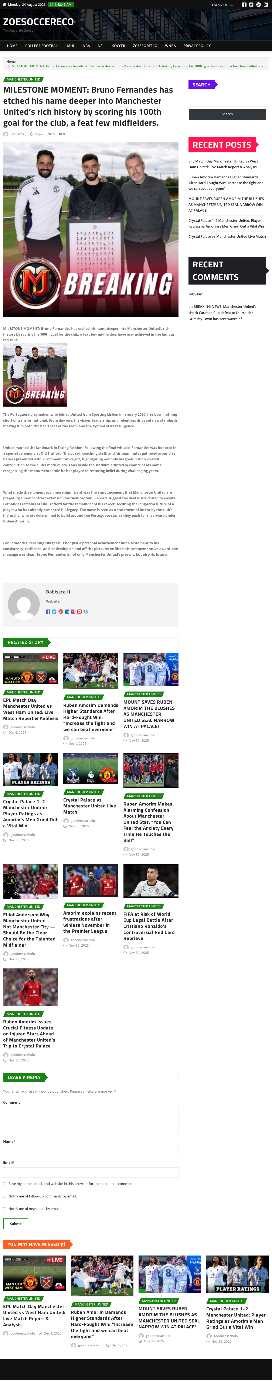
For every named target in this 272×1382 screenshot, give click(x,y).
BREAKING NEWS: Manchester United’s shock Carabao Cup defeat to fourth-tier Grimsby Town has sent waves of (222, 312)
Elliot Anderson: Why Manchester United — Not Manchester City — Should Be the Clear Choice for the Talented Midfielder (29, 929)
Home (12, 45)
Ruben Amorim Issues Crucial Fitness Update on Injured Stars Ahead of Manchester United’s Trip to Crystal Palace (29, 1033)
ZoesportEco (145, 45)
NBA (86, 45)
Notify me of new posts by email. (34, 1208)
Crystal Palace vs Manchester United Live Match (89, 805)
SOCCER (118, 45)
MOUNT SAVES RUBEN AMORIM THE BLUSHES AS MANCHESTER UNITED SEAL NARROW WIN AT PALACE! (149, 714)
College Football (42, 45)
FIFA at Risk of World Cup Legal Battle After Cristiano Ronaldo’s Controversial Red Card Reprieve (149, 926)
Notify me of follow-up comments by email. (42, 1196)
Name (9, 1141)
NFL (101, 45)
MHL (71, 45)
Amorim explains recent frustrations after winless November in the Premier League (89, 922)
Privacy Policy (197, 45)
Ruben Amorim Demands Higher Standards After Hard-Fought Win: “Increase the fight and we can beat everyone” (90, 717)
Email (9, 1162)
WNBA (170, 45)
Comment (11, 1102)
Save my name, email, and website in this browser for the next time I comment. (71, 1183)
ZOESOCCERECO (38, 21)
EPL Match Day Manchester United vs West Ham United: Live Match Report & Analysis (30, 709)
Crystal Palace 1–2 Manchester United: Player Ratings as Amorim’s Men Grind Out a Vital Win (30, 813)
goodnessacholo (23, 727)
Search (202, 84)
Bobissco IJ (18, 134)
